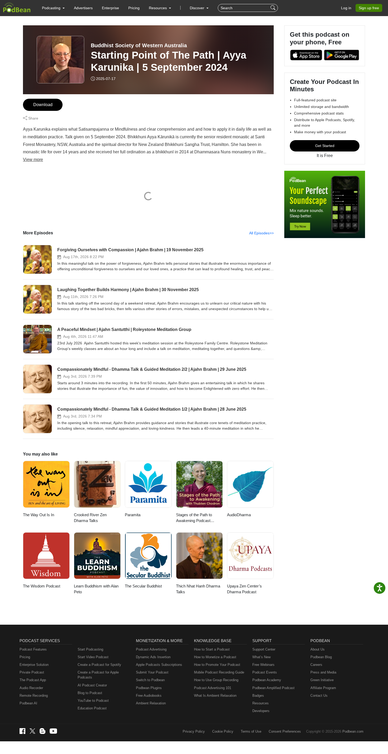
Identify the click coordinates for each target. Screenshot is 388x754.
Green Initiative (322, 680)
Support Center (263, 649)
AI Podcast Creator (92, 685)
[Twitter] (32, 731)
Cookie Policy (222, 731)
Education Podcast (92, 708)
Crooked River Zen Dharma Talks (90, 518)
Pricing (134, 8)
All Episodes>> (261, 233)
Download (43, 104)
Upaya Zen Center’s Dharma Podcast (244, 589)
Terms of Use (251, 731)
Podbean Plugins (149, 688)
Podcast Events (264, 672)
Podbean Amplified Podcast (273, 688)
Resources (260, 703)
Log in (346, 8)
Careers (316, 665)
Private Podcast (32, 672)
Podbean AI (28, 703)
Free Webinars (263, 665)
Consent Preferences (285, 731)
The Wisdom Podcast (41, 586)
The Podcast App (33, 680)
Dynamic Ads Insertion (153, 657)
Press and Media (323, 672)
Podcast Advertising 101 (212, 688)
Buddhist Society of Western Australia (139, 45)
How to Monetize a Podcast (215, 657)
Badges (258, 696)
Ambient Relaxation (151, 703)
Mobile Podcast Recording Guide (219, 672)
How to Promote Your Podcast (217, 665)
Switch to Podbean (150, 680)
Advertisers (83, 8)
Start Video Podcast (93, 657)
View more (33, 159)
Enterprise (110, 8)
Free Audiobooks (149, 696)
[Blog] (42, 731)
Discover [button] (197, 8)
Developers (260, 711)
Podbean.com (352, 731)
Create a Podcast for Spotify (99, 665)
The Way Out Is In (38, 515)
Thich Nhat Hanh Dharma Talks (198, 589)
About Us (317, 649)
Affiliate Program (323, 688)
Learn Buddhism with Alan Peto (96, 589)
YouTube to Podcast (93, 701)
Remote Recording (34, 696)
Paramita (132, 515)
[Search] (273, 8)
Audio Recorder (31, 688)
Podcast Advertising (151, 649)
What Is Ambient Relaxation (215, 696)
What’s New (261, 657)
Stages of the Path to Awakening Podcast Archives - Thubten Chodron (194, 518)
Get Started (324, 146)
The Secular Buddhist (143, 586)
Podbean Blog (321, 657)
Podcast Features (33, 649)
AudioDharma (239, 515)
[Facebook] (22, 731)
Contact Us (319, 696)
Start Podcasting (90, 649)
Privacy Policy (194, 731)
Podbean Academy (266, 680)
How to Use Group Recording (216, 680)
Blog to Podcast (90, 693)
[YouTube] (53, 731)
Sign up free (369, 8)
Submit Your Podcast (152, 672)
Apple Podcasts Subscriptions (159, 665)
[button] (53, 8)
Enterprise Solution (34, 665)
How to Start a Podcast (212, 649)
